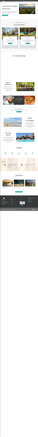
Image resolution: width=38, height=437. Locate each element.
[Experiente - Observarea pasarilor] (19, 184)
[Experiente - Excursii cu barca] (8, 184)
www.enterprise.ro (29, 202)
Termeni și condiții (22, 199)
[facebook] (32, 209)
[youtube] (33, 209)
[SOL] (22, 201)
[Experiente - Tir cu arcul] (30, 184)
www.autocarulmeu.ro (30, 201)
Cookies (20, 200)
